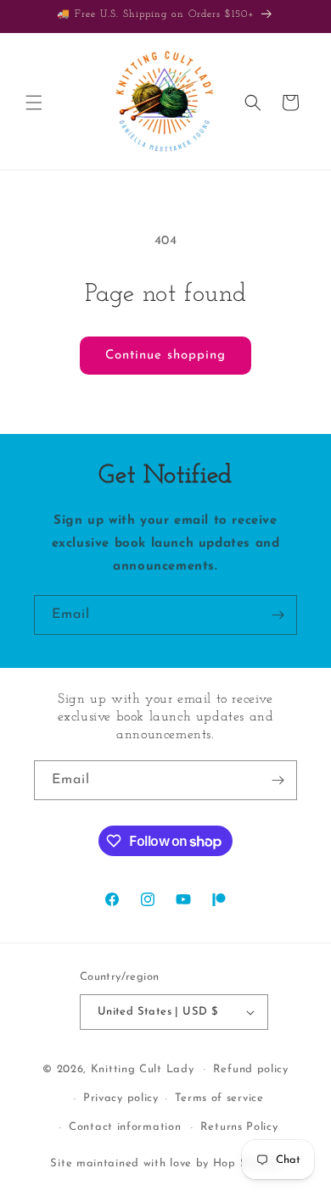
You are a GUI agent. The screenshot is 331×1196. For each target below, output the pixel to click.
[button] (34, 102)
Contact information (125, 1126)
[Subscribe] (277, 615)
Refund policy (251, 1069)
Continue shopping (165, 355)
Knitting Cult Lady (142, 1068)
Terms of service (219, 1098)
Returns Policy (239, 1126)
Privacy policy (121, 1098)
